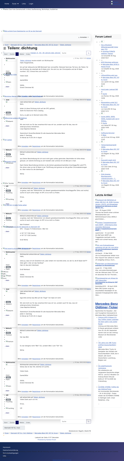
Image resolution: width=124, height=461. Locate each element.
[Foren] (17, 4)
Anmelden (24, 96)
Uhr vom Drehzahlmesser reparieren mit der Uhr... (106, 249)
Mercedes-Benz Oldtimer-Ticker (106, 305)
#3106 (89, 149)
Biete (104, 135)
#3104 (89, 58)
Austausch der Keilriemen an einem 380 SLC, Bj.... (106, 206)
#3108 (89, 213)
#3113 (89, 395)
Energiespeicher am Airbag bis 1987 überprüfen (106, 282)
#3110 (89, 289)
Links (24, 4)
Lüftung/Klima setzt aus (109, 75)
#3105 (89, 99)
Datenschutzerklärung (10, 450)
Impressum (6, 447)
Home (7, 4)
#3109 (89, 252)
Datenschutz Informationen (62, 460)
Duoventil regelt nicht (108, 160)
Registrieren (36, 96)
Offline (8, 73)
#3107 (89, 186)
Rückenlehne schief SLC (109, 102)
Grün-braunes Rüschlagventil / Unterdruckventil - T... (108, 176)
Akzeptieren (6, 457)
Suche (105, 94)
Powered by (42, 440)
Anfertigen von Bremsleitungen (105, 265)
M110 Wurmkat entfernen (109, 62)
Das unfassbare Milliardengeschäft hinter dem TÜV (109, 47)
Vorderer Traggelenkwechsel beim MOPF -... (106, 229)
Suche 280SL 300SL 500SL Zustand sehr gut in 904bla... (110, 119)
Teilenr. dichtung (25, 60)
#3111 (89, 328)
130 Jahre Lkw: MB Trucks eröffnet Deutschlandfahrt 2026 (107, 345)
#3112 (89, 362)
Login (31, 4)
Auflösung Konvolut (107, 133)
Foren (14, 4)
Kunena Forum (51, 440)
